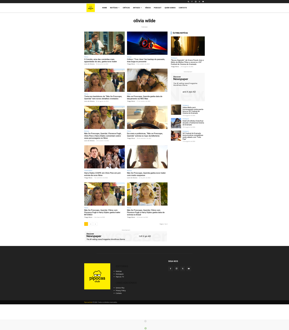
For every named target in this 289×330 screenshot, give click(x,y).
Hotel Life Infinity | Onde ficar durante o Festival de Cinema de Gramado (193, 123)
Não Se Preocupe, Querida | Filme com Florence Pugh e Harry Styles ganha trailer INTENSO (102, 212)
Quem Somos (170, 8)
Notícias (114, 8)
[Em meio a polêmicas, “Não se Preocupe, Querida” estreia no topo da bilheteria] (147, 117)
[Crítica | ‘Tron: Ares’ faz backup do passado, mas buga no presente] (147, 43)
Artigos (136, 8)
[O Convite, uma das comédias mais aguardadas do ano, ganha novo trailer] (104, 43)
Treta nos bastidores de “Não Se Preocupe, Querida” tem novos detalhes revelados (103, 97)
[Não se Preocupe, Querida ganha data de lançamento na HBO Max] (147, 80)
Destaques (174, 57)
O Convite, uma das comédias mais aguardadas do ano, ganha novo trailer (100, 60)
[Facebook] (192, 1)
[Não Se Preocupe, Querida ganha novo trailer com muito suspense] (147, 157)
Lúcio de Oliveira (89, 64)
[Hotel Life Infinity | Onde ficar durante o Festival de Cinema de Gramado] (176, 123)
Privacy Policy (121, 290)
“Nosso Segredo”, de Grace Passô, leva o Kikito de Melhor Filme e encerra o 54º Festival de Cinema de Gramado (187, 62)
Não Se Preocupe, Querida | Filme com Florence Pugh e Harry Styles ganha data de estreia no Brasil (146, 212)
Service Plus (120, 288)
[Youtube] (203, 1)
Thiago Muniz (131, 64)
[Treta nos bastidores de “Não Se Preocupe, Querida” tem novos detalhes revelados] (104, 80)
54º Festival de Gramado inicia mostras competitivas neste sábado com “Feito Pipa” (193, 136)
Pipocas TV (120, 277)
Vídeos (148, 8)
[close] (145, 321)
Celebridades (88, 170)
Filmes (86, 56)
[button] (188, 1)
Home (104, 8)
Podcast (157, 8)
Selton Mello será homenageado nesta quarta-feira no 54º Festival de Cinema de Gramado (193, 110)
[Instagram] (195, 1)
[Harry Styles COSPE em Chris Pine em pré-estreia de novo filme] (104, 157)
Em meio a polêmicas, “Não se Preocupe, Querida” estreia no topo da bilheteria (145, 134)
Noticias (86, 131)
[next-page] (95, 224)
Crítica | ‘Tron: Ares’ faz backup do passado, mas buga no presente (146, 60)
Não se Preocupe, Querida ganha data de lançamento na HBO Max (144, 97)
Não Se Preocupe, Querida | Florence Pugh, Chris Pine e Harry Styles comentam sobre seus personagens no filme (102, 135)
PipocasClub (88, 302)
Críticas (126, 8)
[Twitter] (199, 1)
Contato (183, 8)
